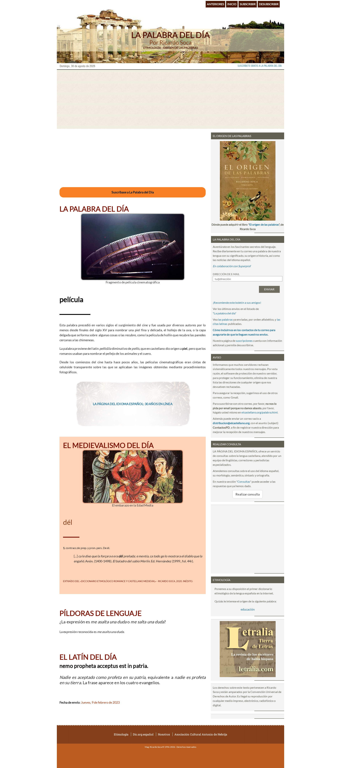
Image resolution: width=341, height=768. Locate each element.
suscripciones (244, 340)
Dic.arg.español (143, 734)
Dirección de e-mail (226, 274)
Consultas (243, 481)
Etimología (121, 734)
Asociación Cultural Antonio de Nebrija (200, 734)
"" (224, 313)
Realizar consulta (248, 494)
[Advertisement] (170, 99)
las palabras (225, 319)
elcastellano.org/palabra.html (260, 412)
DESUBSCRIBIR (268, 4)
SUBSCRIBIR (248, 4)
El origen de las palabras (264, 224)
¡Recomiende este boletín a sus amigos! (237, 302)
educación (248, 609)
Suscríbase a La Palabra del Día (133, 192)
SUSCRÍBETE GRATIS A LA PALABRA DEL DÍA (260, 66)
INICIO (231, 4)
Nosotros (164, 734)
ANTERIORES (215, 4)
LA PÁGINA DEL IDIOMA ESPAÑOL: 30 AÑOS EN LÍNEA (132, 404)
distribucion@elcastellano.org (231, 423)
